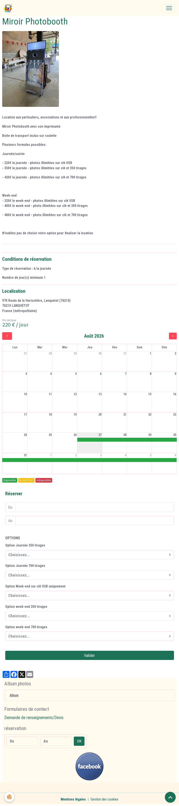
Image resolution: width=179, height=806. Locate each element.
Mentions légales (73, 799)
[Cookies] (9, 797)
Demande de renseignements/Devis (34, 717)
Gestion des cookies (104, 799)
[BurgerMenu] (169, 8)
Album (14, 695)
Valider (89, 655)
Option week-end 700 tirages (26, 627)
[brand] (9, 8)
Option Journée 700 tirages (25, 566)
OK (79, 741)
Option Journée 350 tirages (25, 545)
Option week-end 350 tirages (26, 607)
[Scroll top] (170, 797)
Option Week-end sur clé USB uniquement (35, 586)
